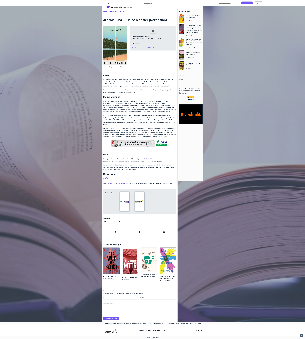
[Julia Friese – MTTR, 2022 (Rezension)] (130, 261)
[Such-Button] (181, 82)
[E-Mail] (164, 232)
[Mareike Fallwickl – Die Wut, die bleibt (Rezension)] (111, 261)
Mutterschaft (117, 221)
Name (104, 297)
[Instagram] (196, 330)
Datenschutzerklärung (153, 330)
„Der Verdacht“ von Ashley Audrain (153, 159)
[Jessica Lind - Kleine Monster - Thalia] (124, 201)
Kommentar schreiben (109, 303)
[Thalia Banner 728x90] (139, 143)
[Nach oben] (301, 335)
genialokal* (150, 47)
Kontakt (164, 330)
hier (200, 323)
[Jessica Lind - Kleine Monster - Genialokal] (139, 201)
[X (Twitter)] (115, 232)
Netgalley (112, 183)
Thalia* (134, 47)
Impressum (141, 330)
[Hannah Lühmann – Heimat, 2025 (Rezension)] (181, 54)
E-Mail (142, 297)
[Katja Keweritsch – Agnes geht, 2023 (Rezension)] (149, 260)
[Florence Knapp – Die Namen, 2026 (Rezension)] (181, 18)
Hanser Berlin (121, 183)
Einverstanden (247, 3)
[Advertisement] (191, 152)
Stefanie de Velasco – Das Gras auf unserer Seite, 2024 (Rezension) (167, 278)
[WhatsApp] (139, 232)
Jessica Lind (107, 221)
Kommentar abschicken (111, 318)
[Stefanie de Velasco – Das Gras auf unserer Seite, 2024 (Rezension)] (168, 261)
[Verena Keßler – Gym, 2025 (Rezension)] (181, 65)
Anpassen (258, 3)
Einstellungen (148, 3)
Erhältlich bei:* (109, 193)
